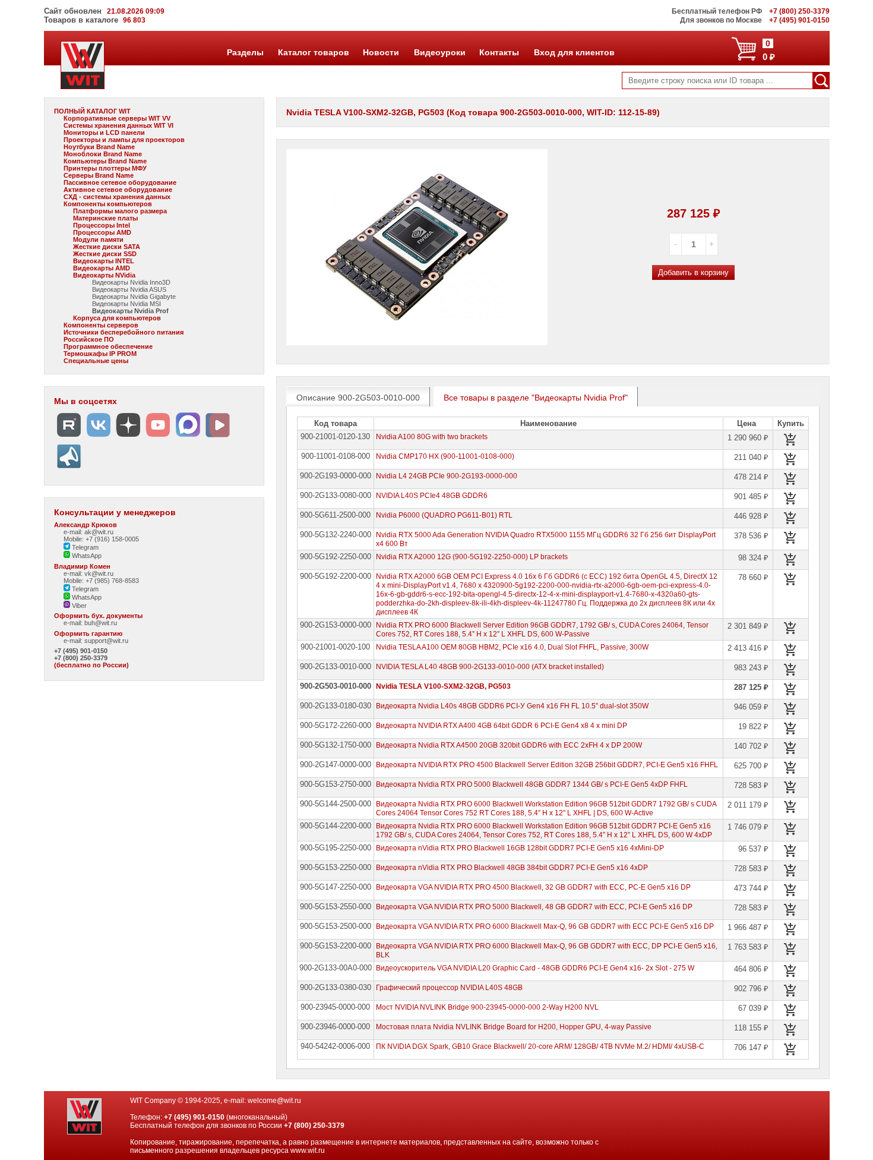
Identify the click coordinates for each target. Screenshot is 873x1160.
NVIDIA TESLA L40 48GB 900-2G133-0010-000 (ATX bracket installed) (490, 667)
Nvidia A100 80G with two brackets (432, 437)
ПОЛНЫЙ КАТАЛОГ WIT (92, 111)
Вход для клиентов (573, 52)
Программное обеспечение (108, 346)
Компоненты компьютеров (108, 203)
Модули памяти (98, 239)
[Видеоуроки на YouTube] (158, 437)
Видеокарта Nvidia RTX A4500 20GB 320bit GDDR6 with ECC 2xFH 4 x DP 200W (509, 745)
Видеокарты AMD (101, 268)
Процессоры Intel (101, 225)
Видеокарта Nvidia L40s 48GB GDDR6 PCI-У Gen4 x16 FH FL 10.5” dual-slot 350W (512, 706)
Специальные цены (96, 360)
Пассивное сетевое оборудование (120, 182)
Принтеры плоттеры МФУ (105, 168)
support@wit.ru (106, 640)
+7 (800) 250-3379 (80, 657)
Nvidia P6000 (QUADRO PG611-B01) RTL (444, 515)
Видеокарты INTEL (103, 260)
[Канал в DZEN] (128, 437)
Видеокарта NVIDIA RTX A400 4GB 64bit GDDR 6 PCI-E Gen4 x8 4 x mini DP (501, 725)
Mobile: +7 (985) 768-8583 (101, 580)
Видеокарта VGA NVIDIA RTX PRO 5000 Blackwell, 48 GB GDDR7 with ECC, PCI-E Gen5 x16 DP (534, 907)
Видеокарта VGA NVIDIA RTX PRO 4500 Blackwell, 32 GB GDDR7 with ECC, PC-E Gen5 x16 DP (533, 887)
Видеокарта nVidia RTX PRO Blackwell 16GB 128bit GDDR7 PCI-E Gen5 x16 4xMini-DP (520, 848)
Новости (380, 52)
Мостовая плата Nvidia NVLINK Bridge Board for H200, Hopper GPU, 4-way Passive (513, 1027)
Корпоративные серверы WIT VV (117, 118)
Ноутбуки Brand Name (99, 146)
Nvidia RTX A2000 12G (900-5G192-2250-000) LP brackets (472, 557)
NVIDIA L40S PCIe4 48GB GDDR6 (432, 495)
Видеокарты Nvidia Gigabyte (134, 296)
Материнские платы (105, 218)
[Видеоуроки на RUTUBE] (69, 437)
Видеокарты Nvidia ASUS (129, 289)
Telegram (84, 547)
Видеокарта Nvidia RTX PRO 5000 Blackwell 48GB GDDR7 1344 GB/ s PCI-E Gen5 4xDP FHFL (532, 784)
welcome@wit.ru (274, 1100)
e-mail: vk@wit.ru (88, 573)
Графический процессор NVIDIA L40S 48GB (449, 988)
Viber (78, 605)
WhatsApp (86, 555)
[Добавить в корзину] (790, 440)
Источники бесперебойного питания (124, 332)
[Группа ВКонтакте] (98, 437)
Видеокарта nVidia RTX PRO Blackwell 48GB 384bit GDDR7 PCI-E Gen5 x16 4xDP (512, 867)
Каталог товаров (313, 52)
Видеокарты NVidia (104, 275)
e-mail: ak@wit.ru (88, 531)
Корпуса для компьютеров (117, 317)
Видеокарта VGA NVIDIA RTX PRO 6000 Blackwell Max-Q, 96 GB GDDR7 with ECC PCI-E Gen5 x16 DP (545, 926)
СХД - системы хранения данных (117, 196)
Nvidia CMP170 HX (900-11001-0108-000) (445, 456)
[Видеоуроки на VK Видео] (217, 437)
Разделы (245, 52)
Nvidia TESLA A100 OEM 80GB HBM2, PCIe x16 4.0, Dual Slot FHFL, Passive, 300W (512, 647)
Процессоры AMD (102, 232)
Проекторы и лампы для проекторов (124, 139)
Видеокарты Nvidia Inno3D (131, 282)
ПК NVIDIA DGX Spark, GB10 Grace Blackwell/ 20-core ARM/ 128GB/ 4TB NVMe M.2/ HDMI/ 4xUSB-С (540, 1046)
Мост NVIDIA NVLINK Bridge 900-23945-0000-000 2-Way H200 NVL (487, 1007)
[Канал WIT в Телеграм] (69, 468)
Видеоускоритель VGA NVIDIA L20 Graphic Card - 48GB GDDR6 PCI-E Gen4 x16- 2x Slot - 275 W (535, 968)
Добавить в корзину (693, 272)
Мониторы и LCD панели (104, 132)
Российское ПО (89, 339)
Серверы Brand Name (99, 175)
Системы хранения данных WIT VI (118, 125)
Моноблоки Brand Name (103, 153)
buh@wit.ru (100, 622)
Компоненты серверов (101, 325)
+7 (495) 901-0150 (80, 650)
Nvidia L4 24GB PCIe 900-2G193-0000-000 (446, 476)
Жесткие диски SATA (106, 246)
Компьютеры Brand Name (105, 161)
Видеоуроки (439, 52)
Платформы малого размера (120, 211)
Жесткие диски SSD (105, 253)
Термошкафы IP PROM (100, 353)
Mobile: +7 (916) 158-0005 (101, 539)
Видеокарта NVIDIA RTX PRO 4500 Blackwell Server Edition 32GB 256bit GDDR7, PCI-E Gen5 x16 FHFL (547, 765)
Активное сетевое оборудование (118, 189)
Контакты (498, 52)
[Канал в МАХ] (188, 437)
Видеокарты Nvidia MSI (126, 303)
